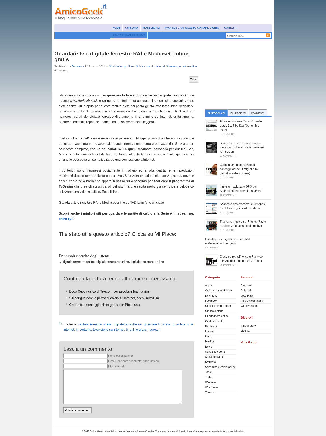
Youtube (210, 392)
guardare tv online (157, 324)
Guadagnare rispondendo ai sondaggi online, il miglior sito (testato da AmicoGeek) (239, 169)
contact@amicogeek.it (129, 35)
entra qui (66, 219)
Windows (149, 42)
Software (165, 42)
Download (211, 295)
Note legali (151, 27)
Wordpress (211, 387)
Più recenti (238, 113)
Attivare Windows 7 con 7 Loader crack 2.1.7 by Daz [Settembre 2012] (241, 125)
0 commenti (61, 70)
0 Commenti (227, 177)
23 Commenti (228, 155)
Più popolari (216, 113)
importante (83, 329)
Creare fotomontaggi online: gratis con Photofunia (104, 305)
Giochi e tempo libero (122, 66)
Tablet (208, 372)
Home (116, 27)
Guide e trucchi (145, 66)
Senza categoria (215, 351)
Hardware (211, 326)
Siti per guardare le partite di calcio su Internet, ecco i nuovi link (114, 298)
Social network (79, 42)
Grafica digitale (214, 311)
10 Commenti (228, 195)
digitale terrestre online (94, 324)
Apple (208, 285)
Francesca (78, 66)
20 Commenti (228, 265)
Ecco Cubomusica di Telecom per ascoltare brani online (109, 291)
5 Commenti (227, 134)
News (61, 42)
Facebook (211, 300)
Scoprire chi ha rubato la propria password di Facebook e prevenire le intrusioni (242, 147)
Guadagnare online (203, 42)
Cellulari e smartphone (108, 42)
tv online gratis (136, 329)
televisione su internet (108, 329)
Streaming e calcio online (181, 66)
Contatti (230, 27)
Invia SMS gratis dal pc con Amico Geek (192, 27)
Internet (133, 42)
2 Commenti (227, 212)
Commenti (257, 113)
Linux (208, 336)
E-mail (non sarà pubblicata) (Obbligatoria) (134, 361)
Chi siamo (131, 27)
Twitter (209, 377)
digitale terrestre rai (128, 324)
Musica (181, 42)
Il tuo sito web (116, 366)
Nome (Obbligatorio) (120, 355)
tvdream (155, 329)
